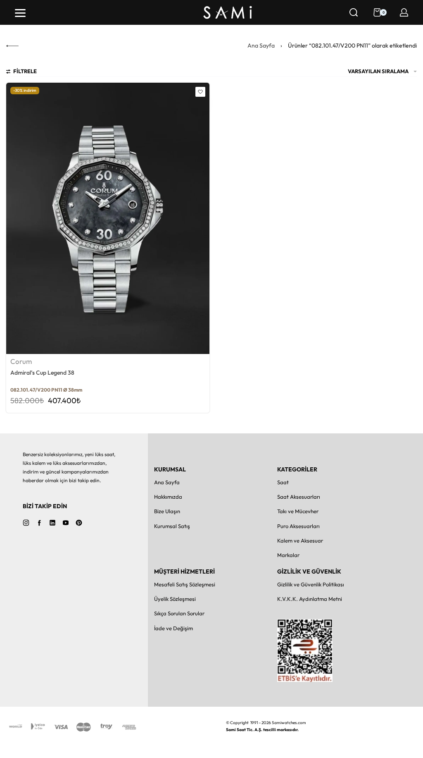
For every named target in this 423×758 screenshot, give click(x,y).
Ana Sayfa (261, 45)
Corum (21, 361)
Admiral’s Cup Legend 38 (42, 372)
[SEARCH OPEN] (353, 12)
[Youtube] (65, 522)
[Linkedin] (52, 522)
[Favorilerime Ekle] (200, 92)
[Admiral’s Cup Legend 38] (107, 218)
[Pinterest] (79, 522)
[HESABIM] (404, 12)
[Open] (20, 13)
